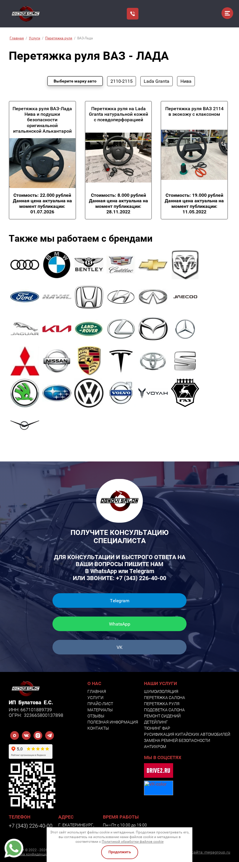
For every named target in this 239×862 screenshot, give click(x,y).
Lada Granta (156, 81)
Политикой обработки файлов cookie (133, 842)
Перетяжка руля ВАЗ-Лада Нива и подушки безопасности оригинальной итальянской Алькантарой (42, 120)
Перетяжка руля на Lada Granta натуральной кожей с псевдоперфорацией (118, 114)
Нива (185, 81)
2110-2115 (121, 81)
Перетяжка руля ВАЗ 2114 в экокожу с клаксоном (194, 111)
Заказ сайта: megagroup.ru (204, 852)
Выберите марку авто (75, 81)
